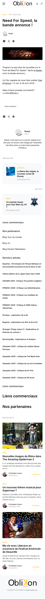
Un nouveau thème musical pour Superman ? (21, 489)
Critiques (20, 168)
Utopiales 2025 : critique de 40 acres (18, 378)
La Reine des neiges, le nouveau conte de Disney (28, 173)
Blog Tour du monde (12, 237)
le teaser (38, 70)
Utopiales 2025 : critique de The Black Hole (21, 356)
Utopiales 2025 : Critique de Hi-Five (17, 370)
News (4, 15)
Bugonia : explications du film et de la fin (20, 322)
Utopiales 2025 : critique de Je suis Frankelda (22, 363)
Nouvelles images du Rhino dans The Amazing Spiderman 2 (21, 458)
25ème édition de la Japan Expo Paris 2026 (21, 274)
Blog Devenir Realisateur (14, 249)
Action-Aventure (10, 106)
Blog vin (6, 243)
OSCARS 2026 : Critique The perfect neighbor (22, 281)
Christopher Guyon (15, 473)
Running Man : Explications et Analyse (19, 339)
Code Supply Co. (32, 590)
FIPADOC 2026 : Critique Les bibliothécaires (21, 288)
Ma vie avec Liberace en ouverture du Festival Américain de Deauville (21, 548)
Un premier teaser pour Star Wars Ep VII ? (16, 204)
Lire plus (35, 474)
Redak (10, 33)
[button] (3, 4)
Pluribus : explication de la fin (15, 315)
